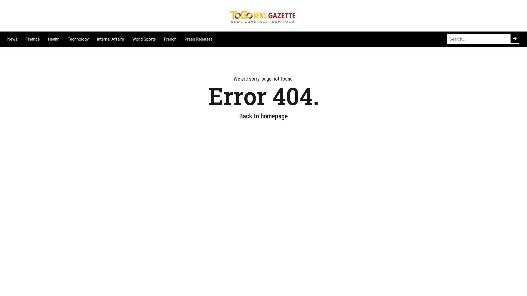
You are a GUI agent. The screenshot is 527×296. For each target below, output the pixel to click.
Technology (78, 39)
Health (54, 39)
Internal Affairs (110, 39)
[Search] (515, 38)
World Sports (144, 39)
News (12, 39)
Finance (33, 39)
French (170, 39)
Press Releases (199, 39)
